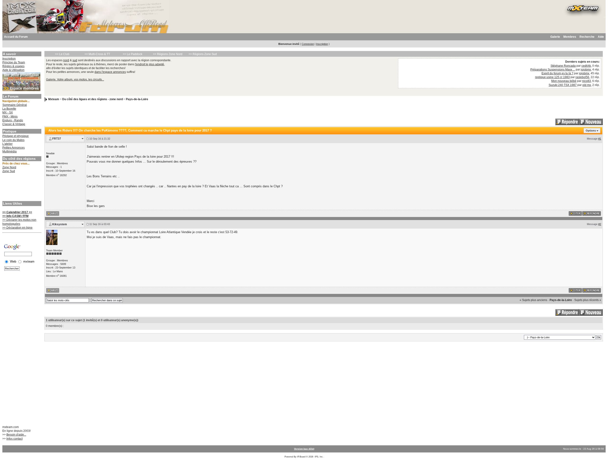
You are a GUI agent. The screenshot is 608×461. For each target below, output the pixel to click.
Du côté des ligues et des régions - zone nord (92, 99)
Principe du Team (13, 62)
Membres (569, 36)
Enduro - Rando (12, 120)
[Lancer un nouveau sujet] (591, 121)
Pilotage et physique (15, 136)
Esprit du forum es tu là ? (557, 73)
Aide (601, 36)
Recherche (587, 36)
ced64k (586, 65)
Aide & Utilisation (13, 70)
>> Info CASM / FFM (15, 216)
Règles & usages (13, 66)
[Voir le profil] (51, 237)
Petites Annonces (13, 147)
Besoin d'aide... (16, 434)
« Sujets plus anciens (533, 300)
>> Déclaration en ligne (17, 227)
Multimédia (9, 151)
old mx (586, 85)
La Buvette (9, 108)
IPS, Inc (319, 457)
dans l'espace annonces (110, 72)
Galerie (555, 36)
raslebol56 (582, 77)
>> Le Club (62, 54)
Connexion (308, 43)
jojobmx (586, 69)
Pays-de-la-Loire (137, 99)
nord (66, 60)
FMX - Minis (10, 116)
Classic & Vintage (13, 124)
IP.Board (301, 457)
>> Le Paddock (132, 54)
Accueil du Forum (16, 36)
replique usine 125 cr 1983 (552, 77)
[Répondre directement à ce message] (591, 213)
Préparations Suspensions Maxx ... (552, 69)
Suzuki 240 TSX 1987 (563, 85)
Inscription (322, 43)
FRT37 (56, 138)
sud (74, 60)
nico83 (586, 81)
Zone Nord (9, 167)
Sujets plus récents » (587, 300)
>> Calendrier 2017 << (17, 212)
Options (591, 130)
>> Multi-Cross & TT (97, 54)
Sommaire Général (14, 105)
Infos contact (14, 438)
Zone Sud (8, 171)
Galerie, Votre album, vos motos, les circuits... (75, 79)
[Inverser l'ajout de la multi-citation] (575, 213)
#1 (599, 138)
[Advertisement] (21, 187)
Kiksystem (59, 224)
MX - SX (7, 112)
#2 (599, 224)
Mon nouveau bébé (563, 81)
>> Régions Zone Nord (167, 54)
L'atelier (7, 144)
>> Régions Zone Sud (203, 54)
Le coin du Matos (13, 140)
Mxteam (53, 99)
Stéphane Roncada (563, 65)
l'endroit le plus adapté (149, 64)
